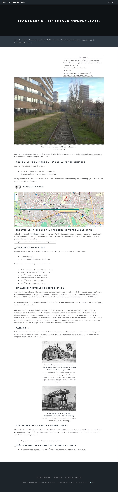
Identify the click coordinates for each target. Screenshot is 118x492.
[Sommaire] (15, 162)
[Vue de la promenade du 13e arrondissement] (59, 111)
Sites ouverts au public (70, 40)
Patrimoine (67, 70)
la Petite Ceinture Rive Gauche (90, 154)
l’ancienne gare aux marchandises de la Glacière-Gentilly (64, 334)
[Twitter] (61, 472)
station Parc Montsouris (66, 332)
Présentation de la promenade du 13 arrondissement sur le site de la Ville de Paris (53, 450)
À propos (58, 477)
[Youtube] (65, 472)
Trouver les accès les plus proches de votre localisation (82, 63)
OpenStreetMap (91, 226)
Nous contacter (44, 477)
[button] (59, 207)
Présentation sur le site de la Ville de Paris (78, 76)
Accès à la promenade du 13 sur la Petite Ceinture (81, 60)
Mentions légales (73, 477)
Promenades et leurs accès (33, 187)
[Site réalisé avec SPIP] (92, 482)
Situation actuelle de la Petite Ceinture (44, 40)
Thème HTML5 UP (80, 482)
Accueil (17, 40)
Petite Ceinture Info (13, 2)
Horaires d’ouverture (70, 65)
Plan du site (64, 482)
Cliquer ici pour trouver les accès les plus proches (35, 242)
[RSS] (52, 472)
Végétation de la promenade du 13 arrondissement (41, 441)
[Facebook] (56, 472)
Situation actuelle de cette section (75, 68)
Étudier (25, 40)
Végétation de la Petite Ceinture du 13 (77, 73)
